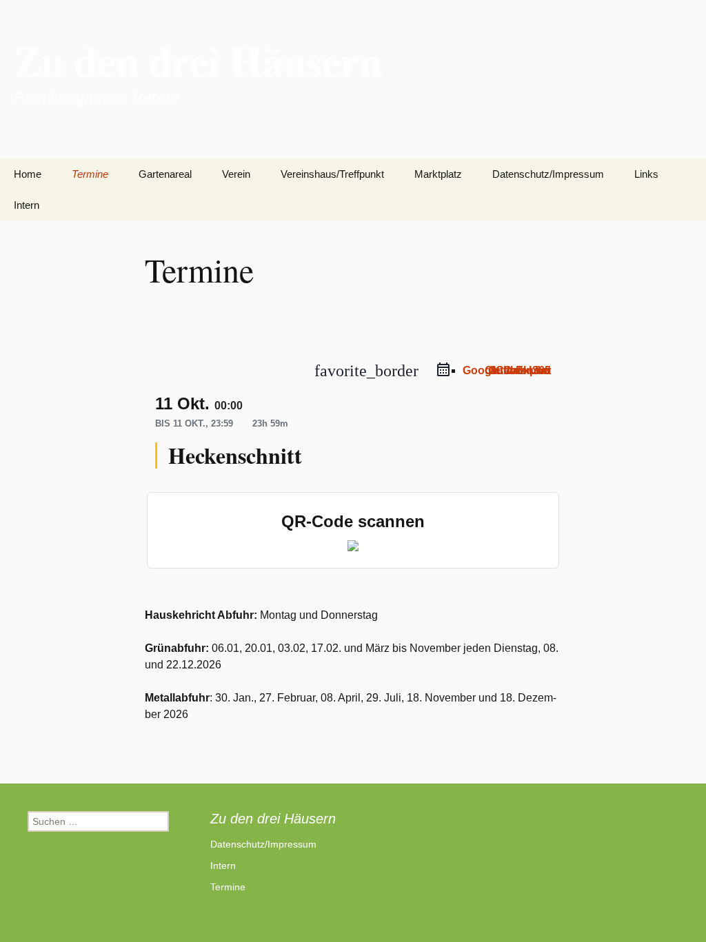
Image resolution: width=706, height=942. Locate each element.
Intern (26, 205)
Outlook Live (518, 370)
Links (646, 174)
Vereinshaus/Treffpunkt (332, 174)
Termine (90, 174)
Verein (236, 174)
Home (27, 174)
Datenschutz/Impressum (548, 174)
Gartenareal (165, 174)
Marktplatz (438, 174)
